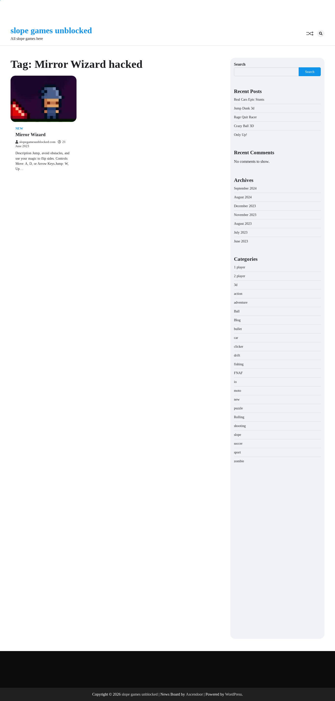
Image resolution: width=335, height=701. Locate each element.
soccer (238, 443)
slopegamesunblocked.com (37, 142)
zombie (239, 461)
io (235, 382)
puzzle (238, 408)
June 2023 (241, 241)
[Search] (320, 33)
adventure (240, 302)
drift (237, 355)
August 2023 (243, 224)
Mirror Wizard (30, 134)
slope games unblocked (51, 30)
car (236, 338)
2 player (239, 276)
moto (237, 390)
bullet (238, 329)
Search (239, 64)
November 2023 (245, 215)
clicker (238, 346)
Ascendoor (194, 694)
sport (237, 452)
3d (235, 285)
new (19, 128)
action (238, 294)
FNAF (238, 373)
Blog (237, 320)
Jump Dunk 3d (244, 108)
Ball (237, 311)
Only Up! (240, 135)
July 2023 (240, 232)
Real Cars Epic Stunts (249, 99)
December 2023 (245, 206)
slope (237, 435)
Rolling (239, 417)
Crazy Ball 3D (244, 126)
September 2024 (245, 188)
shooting (240, 426)
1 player (239, 267)
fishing (239, 364)
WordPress (233, 694)
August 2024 (243, 197)
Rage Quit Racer (245, 117)
